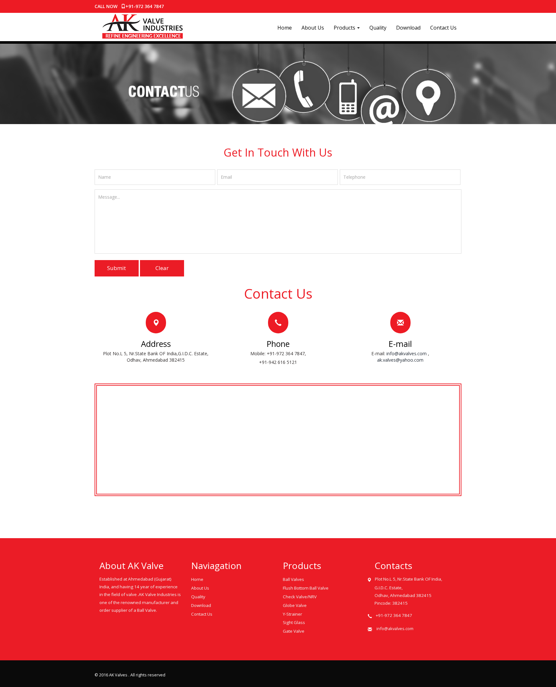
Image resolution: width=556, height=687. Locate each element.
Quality (377, 27)
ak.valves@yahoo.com (400, 360)
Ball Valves (293, 579)
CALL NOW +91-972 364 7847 (129, 6)
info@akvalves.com (406, 353)
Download (408, 27)
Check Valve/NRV (300, 597)
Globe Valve (295, 605)
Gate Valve (293, 631)
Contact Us (443, 27)
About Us (312, 27)
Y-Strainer (292, 614)
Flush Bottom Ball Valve (306, 588)
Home (284, 27)
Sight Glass (294, 622)
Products (345, 27)
